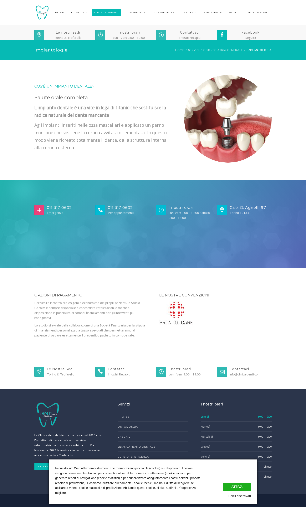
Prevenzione (163, 12)
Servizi (193, 49)
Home (59, 12)
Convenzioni (136, 12)
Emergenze (213, 12)
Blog (233, 12)
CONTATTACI (47, 466)
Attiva (237, 487)
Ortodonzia (128, 426)
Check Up (189, 12)
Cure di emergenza (133, 456)
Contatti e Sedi (257, 12)
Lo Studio (79, 12)
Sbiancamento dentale (136, 446)
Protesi (124, 416)
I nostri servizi (106, 12)
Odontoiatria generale (223, 49)
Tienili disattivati (239, 496)
